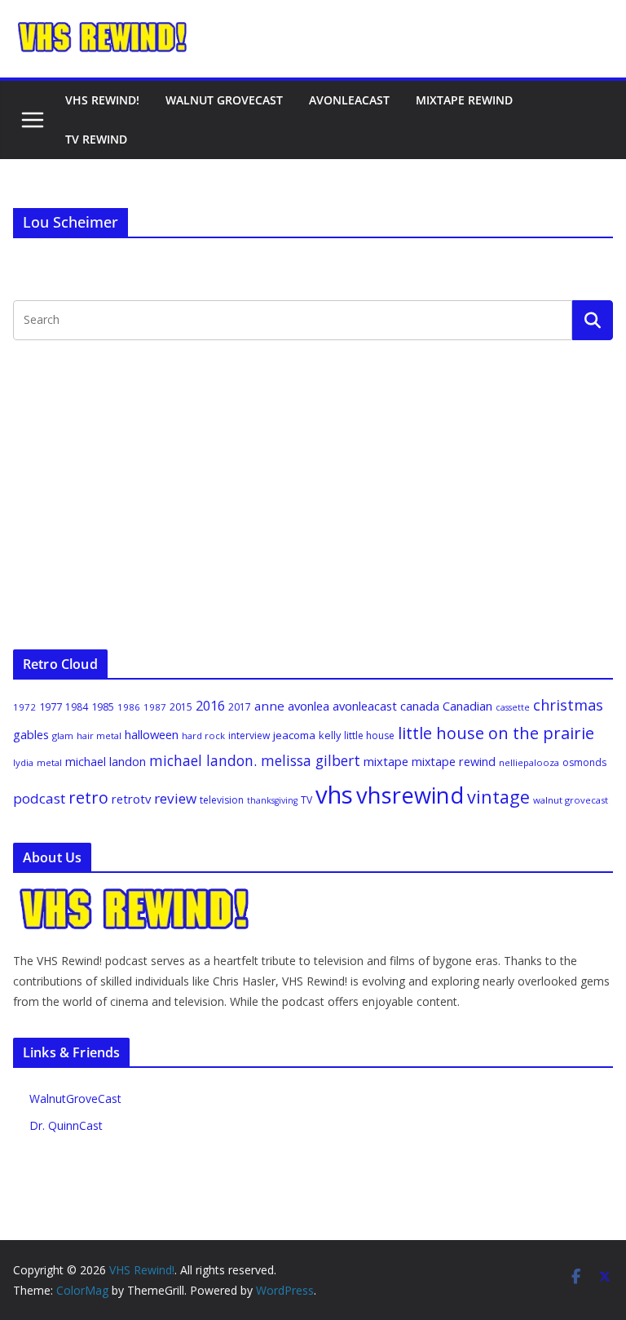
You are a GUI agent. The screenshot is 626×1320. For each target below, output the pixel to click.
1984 (76, 707)
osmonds (584, 762)
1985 (102, 706)
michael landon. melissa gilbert (254, 760)
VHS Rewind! (102, 100)
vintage (498, 796)
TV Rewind (96, 139)
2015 (181, 707)
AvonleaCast (349, 100)
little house (369, 735)
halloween (152, 734)
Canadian (467, 706)
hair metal (99, 735)
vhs (334, 794)
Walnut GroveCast (224, 100)
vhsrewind (410, 795)
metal (49, 762)
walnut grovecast (570, 800)
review (175, 798)
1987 (154, 707)
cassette (513, 707)
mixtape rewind (454, 761)
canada (419, 706)
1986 (128, 707)
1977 (50, 706)
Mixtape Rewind (464, 100)
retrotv (131, 799)
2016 (210, 706)
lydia (23, 762)
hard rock (203, 735)
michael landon (105, 761)
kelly (330, 735)
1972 (24, 707)
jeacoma (294, 735)
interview (249, 735)
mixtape (386, 761)
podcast (39, 798)
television (222, 800)
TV (306, 800)
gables (31, 734)
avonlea (308, 706)
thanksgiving (272, 800)
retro (88, 797)
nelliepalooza (529, 762)
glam (62, 735)
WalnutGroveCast (75, 1098)
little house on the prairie (496, 733)
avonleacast (365, 706)
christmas (568, 705)
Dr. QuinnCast (66, 1125)
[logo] (135, 895)
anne (269, 706)
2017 (239, 707)
